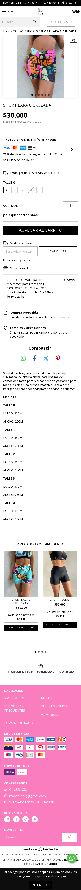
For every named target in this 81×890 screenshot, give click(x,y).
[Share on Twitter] (46, 358)
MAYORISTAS (50, 715)
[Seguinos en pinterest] (35, 819)
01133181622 (18, 789)
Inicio (6, 31)
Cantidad (10, 206)
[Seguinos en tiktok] (25, 819)
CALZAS (18, 31)
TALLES (46, 698)
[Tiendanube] (40, 850)
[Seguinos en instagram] (7, 819)
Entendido (40, 884)
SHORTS (32, 31)
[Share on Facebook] (34, 358)
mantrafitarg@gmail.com (27, 796)
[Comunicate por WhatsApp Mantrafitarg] (72, 858)
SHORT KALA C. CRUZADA (21, 601)
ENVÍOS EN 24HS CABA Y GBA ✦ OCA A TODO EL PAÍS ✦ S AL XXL (40, 3)
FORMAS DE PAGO (18, 723)
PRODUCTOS (14, 698)
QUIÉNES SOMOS (53, 706)
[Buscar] (34, 22)
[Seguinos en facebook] (16, 819)
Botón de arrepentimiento (40, 863)
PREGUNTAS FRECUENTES (14, 709)
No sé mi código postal (17, 260)
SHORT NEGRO (59, 599)
